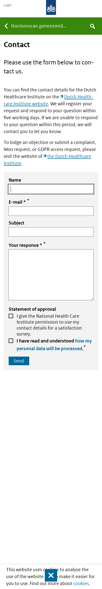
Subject (16, 223)
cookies (81, 583)
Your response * (27, 244)
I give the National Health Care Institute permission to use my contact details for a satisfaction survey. (49, 325)
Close (49, 575)
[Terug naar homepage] (51, 7)
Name (15, 180)
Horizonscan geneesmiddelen (40, 26)
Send (19, 361)
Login (7, 5)
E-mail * (19, 201)
